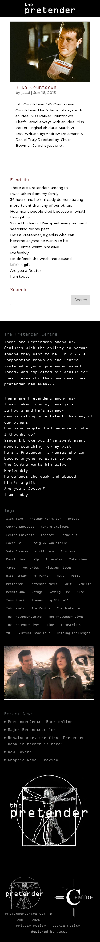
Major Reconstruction (32, 730)
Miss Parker (16, 575)
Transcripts (71, 624)
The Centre (40, 608)
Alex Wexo (14, 518)
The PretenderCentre (24, 616)
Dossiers (68, 551)
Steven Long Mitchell (50, 600)
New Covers (20, 752)
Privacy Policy (31, 925)
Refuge (37, 592)
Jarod (10, 567)
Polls (75, 575)
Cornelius (69, 535)
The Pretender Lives (66, 616)
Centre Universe (20, 535)
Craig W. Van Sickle (49, 543)
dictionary (44, 551)
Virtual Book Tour (34, 633)
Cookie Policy (66, 925)
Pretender (14, 584)
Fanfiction (15, 559)
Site (80, 592)
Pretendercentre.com (25, 913)
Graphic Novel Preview (33, 760)
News (60, 575)
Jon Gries (30, 567)
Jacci (62, 931)
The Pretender (69, 608)
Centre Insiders (55, 526)
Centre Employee (20, 526)
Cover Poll (15, 543)
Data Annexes (17, 551)
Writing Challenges (73, 633)
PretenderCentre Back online (40, 721)
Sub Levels (15, 608)
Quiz (68, 584)
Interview (54, 559)
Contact (47, 535)
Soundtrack (15, 600)
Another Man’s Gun (45, 518)
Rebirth (84, 584)
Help (35, 559)
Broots (73, 518)
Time (50, 624)
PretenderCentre (44, 584)
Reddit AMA (15, 592)
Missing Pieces (59, 567)
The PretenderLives (23, 624)
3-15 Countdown (36, 87)
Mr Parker (41, 575)
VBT (9, 633)
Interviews (78, 559)
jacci (25, 92)
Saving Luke (59, 592)
